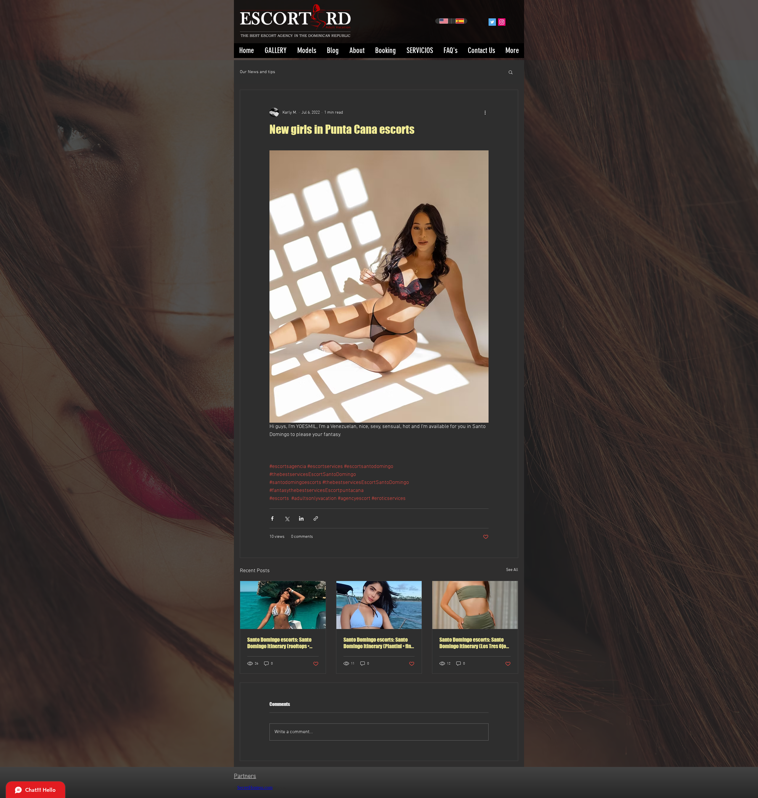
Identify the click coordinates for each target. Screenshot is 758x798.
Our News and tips (257, 72)
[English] (443, 21)
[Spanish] (459, 21)
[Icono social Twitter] (492, 22)
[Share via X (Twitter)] (287, 518)
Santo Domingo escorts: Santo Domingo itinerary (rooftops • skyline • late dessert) (279, 642)
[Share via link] (316, 518)
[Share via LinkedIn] (301, 518)
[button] (510, 72)
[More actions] (485, 112)
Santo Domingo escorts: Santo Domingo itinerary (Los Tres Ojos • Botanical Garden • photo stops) (474, 642)
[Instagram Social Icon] (501, 22)
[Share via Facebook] (272, 518)
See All (512, 569)
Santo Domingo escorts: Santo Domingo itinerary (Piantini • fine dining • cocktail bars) (378, 642)
